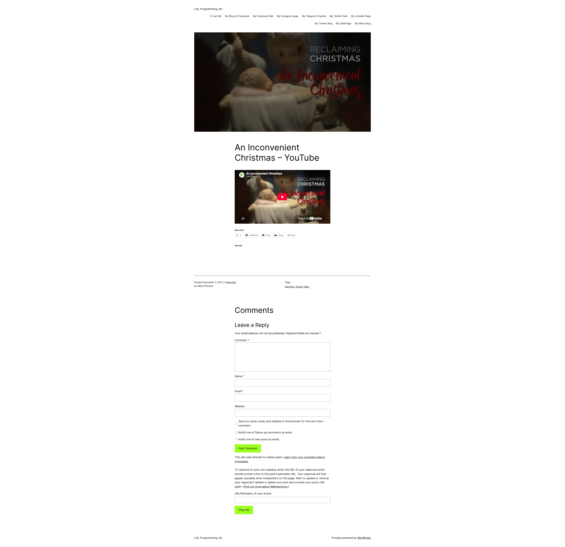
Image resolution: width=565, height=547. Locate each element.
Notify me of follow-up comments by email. (265, 432)
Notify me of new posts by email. (259, 439)
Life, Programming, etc (208, 8)
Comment (242, 340)
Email (239, 391)
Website (240, 406)
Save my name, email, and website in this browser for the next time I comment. (281, 423)
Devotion (231, 282)
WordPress (364, 537)
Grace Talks (302, 286)
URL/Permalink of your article (253, 493)
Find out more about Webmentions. (266, 486)
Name (239, 376)
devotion (290, 286)
